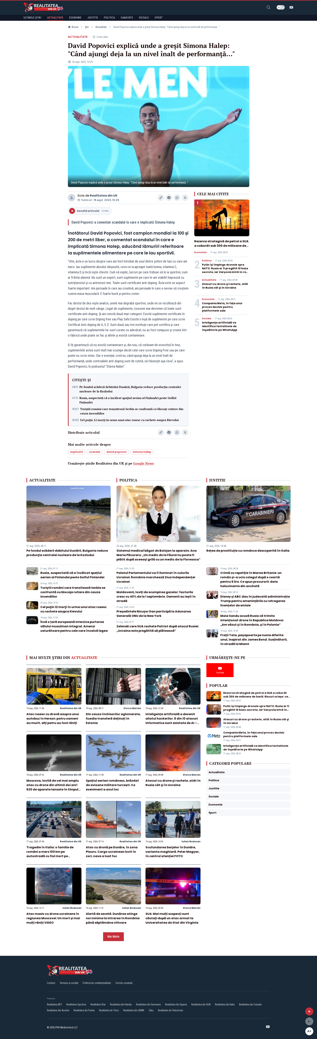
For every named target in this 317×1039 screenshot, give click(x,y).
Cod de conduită (123, 983)
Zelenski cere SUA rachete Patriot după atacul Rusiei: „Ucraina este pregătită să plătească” (157, 628)
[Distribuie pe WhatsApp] (177, 197)
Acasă (75, 27)
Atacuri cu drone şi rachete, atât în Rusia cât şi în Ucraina (225, 286)
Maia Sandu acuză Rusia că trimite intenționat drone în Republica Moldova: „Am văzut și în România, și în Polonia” (252, 620)
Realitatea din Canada (250, 1004)
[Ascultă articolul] (309, 1011)
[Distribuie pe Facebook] (169, 197)
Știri (87, 27)
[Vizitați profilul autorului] (71, 197)
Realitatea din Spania (176, 1004)
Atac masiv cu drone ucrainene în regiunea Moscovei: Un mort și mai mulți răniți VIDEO (53, 918)
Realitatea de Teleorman (170, 1010)
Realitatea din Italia (225, 1004)
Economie (200, 252)
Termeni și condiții (69, 983)
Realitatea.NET (54, 1004)
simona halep (142, 452)
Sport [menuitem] (159, 17)
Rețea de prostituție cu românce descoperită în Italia (247, 551)
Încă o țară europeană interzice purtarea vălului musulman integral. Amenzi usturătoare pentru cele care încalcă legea (74, 626)
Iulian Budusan (191, 841)
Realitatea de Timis (109, 1010)
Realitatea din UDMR (133, 1010)
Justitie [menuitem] (92, 17)
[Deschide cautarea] (268, 7)
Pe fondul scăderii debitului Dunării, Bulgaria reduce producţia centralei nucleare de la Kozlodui (130, 389)
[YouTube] (291, 7)
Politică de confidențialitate (97, 983)
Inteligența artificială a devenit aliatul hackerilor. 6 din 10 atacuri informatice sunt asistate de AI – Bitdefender (171, 720)
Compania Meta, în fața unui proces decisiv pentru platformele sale (222, 306)
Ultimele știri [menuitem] (32, 17)
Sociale (206, 318)
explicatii (76, 452)
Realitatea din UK (103, 195)
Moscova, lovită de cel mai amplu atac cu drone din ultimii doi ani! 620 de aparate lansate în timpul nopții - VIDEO (52, 787)
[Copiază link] (161, 197)
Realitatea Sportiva (76, 1004)
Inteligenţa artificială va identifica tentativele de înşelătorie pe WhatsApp (219, 326)
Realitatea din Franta (84, 1010)
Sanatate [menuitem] (127, 17)
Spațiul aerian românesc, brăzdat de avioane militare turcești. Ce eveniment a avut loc (112, 785)
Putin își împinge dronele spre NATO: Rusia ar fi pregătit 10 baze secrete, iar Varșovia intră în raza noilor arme (225, 270)
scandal (94, 452)
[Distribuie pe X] (185, 197)
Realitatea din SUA (201, 1004)
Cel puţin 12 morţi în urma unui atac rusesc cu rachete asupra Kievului (129, 420)
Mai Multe (113, 936)
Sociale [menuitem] (144, 17)
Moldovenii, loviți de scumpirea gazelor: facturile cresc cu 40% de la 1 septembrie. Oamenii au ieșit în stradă (156, 596)
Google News (143, 463)
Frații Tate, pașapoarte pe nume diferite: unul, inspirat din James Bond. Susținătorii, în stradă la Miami (253, 639)
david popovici (116, 452)
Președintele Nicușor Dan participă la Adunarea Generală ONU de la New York (153, 613)
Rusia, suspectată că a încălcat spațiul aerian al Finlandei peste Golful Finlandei (127, 400)
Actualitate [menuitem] (55, 17)
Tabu (151, 1010)
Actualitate (101, 27)
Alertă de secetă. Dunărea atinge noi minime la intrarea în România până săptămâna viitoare (113, 918)
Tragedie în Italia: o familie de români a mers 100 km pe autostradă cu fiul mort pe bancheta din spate (50, 854)
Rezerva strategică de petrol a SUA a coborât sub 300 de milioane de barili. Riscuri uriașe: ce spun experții (221, 248)
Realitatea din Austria (58, 1010)
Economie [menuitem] (75, 17)
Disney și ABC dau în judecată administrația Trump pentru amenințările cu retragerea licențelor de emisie (255, 600)
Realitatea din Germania (148, 1004)
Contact (51, 983)
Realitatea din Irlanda (121, 1004)
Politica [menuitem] (109, 17)
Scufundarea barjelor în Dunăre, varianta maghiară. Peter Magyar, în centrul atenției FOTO (172, 851)
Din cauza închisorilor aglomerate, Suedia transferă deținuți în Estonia (113, 718)
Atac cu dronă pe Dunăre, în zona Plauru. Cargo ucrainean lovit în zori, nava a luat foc (112, 851)
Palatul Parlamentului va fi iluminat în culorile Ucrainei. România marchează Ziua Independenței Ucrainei (155, 577)
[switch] (281, 7)
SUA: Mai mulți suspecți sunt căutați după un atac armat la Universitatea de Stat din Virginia (171, 918)
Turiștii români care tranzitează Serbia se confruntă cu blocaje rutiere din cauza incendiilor (131, 411)
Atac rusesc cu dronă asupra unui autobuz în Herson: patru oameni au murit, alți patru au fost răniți (52, 718)
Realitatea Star (98, 1004)
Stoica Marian (132, 708)
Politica (207, 260)
